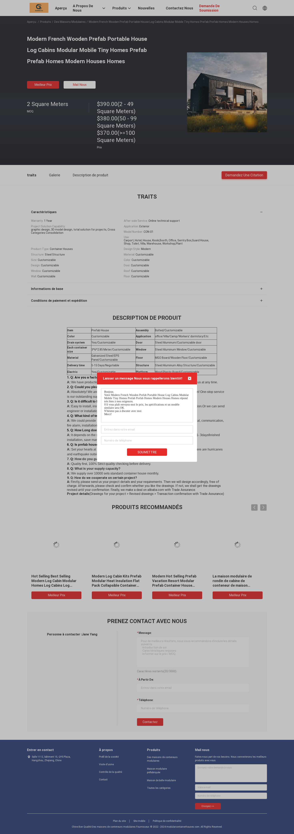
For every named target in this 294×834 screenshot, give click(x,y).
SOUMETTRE (147, 452)
